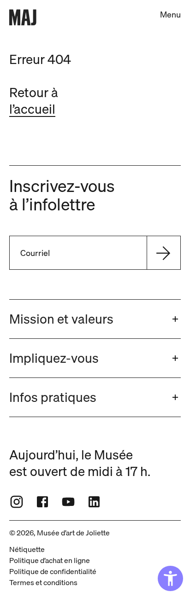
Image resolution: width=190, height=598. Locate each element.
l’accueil (32, 109)
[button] (95, 319)
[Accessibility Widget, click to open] (170, 578)
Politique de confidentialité (52, 571)
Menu (170, 14)
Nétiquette (27, 549)
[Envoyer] (163, 252)
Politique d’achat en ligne (49, 560)
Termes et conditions (43, 582)
